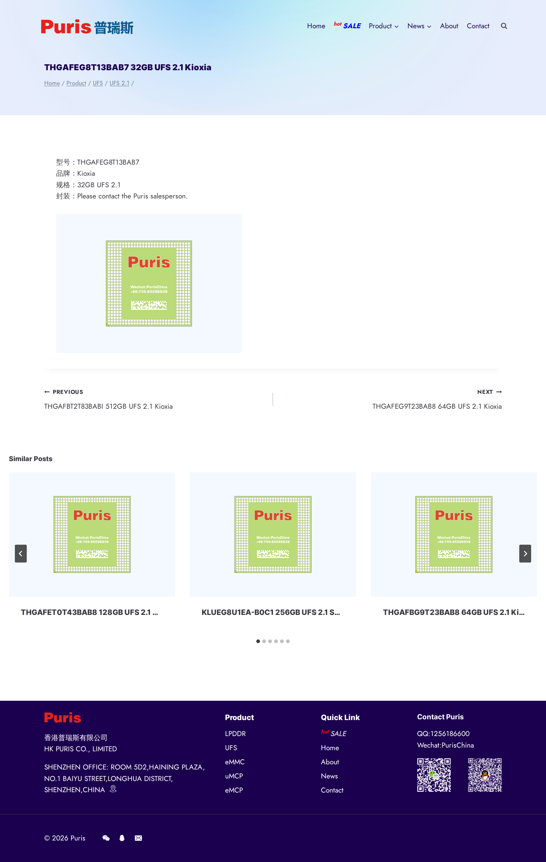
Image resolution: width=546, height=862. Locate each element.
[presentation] (92, 534)
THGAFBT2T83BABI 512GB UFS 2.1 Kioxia (108, 399)
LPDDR (235, 734)
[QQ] (122, 838)
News (329, 776)
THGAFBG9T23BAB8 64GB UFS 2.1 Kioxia (458, 612)
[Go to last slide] (21, 554)
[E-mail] (138, 838)
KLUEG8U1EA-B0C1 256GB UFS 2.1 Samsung (283, 612)
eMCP (234, 790)
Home (316, 26)
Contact (478, 26)
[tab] (258, 641)
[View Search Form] (504, 26)
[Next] (525, 554)
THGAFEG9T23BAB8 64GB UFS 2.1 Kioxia (437, 399)
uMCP (234, 776)
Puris (78, 838)
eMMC (235, 762)
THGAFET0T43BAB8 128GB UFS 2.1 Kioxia (98, 612)
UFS (231, 748)
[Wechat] (106, 838)
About (449, 26)
